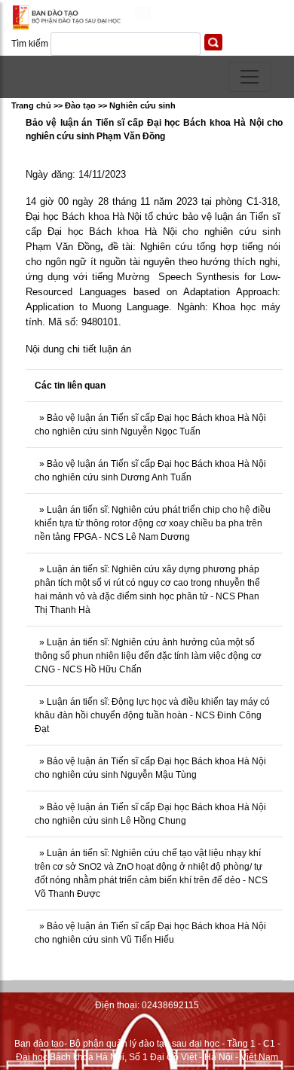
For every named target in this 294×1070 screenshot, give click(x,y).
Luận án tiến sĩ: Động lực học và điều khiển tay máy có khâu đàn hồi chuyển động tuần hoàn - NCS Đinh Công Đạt (152, 715)
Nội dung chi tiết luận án (78, 349)
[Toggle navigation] (249, 77)
